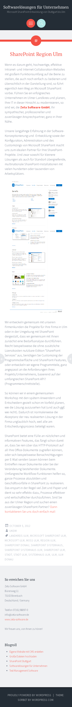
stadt (8, 554)
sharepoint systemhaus (47, 545)
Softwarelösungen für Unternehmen (36, 7)
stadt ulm (20, 554)
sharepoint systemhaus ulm (23, 550)
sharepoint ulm (54, 550)
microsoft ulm (15, 540)
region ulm (48, 540)
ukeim (13, 530)
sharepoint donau (17, 545)
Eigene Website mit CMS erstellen (26, 651)
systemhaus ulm (39, 554)
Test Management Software (23, 670)
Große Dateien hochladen (23, 656)
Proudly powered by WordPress (29, 695)
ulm (54, 554)
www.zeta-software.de (16, 619)
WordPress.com (42, 700)
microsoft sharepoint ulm (48, 535)
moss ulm (32, 540)
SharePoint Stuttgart (20, 661)
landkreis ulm (18, 535)
